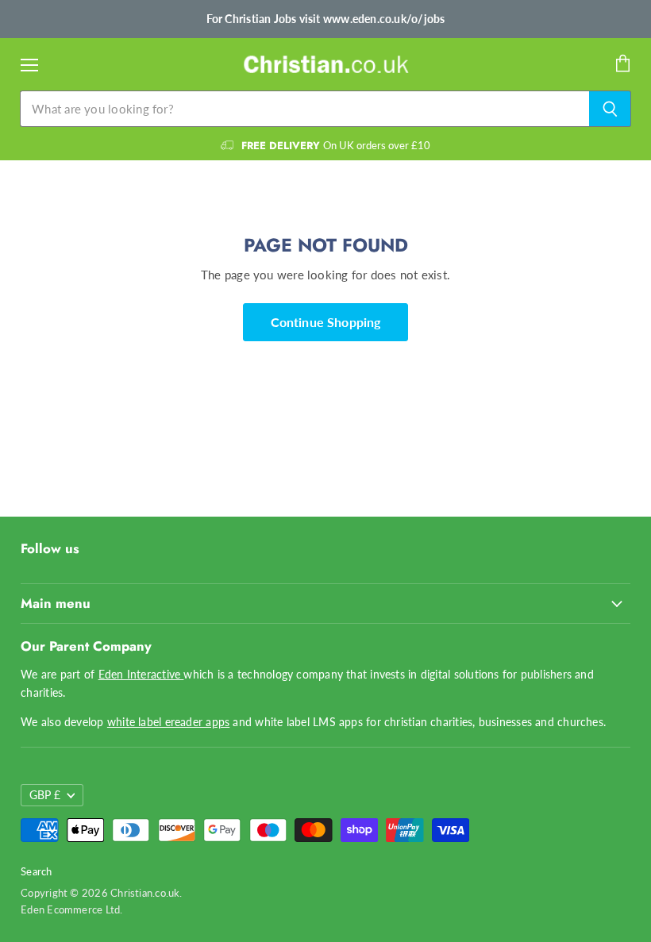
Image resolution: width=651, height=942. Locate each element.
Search (36, 871)
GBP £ (44, 795)
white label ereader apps (168, 722)
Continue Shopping (326, 321)
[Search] (610, 108)
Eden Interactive (141, 674)
